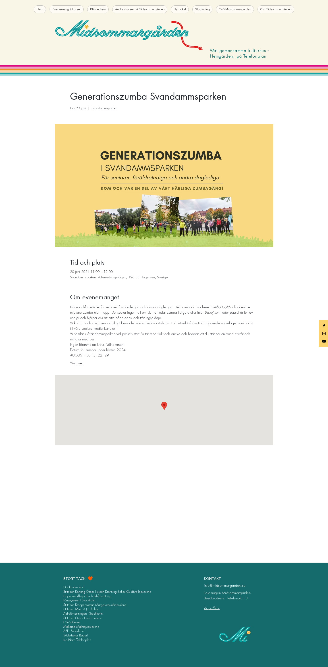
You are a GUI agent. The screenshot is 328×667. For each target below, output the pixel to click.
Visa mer (76, 362)
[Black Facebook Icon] (324, 325)
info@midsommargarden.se (224, 585)
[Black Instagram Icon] (324, 333)
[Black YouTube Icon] (324, 341)
